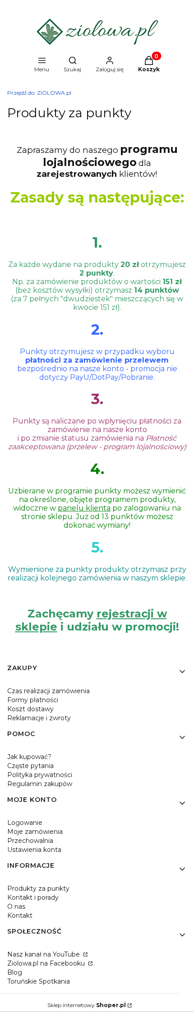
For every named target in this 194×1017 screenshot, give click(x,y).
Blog (14, 972)
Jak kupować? (29, 757)
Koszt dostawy (30, 709)
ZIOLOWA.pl (39, 92)
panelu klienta (84, 508)
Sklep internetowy (86, 1005)
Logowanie (24, 823)
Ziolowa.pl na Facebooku (47, 963)
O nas (16, 906)
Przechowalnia (30, 841)
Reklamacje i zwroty (39, 718)
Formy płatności (32, 700)
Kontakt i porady (33, 897)
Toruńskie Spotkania (38, 981)
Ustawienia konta (34, 850)
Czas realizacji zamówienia (48, 691)
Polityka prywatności (39, 775)
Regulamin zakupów (39, 784)
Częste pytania (30, 766)
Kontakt (19, 915)
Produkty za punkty (38, 888)
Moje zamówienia (35, 832)
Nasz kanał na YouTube (44, 954)
